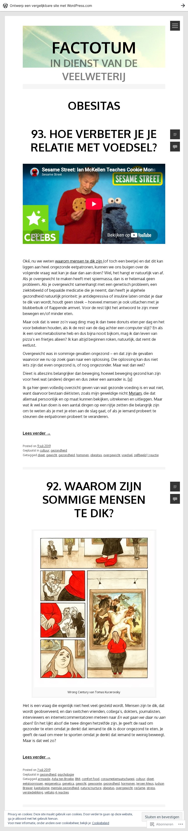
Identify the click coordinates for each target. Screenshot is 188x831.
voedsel (127, 455)
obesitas (96, 455)
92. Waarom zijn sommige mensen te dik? (93, 499)
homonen (82, 455)
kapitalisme (41, 788)
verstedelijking (33, 792)
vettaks (49, 792)
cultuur (44, 450)
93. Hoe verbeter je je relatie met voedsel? (94, 140)
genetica (68, 783)
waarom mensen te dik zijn (79, 261)
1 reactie (153, 455)
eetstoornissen (33, 783)
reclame (139, 788)
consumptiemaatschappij (117, 779)
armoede (44, 779)
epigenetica (53, 783)
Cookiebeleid (100, 823)
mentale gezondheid (65, 788)
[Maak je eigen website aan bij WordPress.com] (94, 5)
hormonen (128, 783)
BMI (77, 779)
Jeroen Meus (144, 783)
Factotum (94, 47)
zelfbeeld (140, 455)
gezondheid (59, 450)
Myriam (135, 393)
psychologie (66, 774)
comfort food (90, 779)
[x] (130, 379)
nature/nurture (91, 788)
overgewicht (111, 455)
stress (151, 788)
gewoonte (95, 783)
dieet (41, 455)
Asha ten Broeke (63, 779)
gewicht (51, 455)
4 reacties (62, 792)
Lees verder (37, 433)
